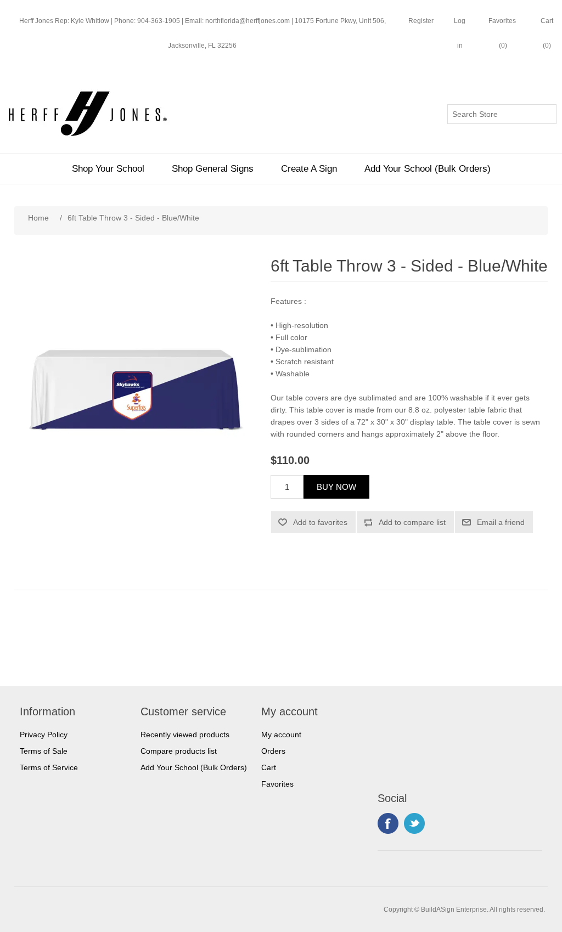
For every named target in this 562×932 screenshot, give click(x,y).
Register (421, 21)
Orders (273, 751)
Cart (268, 767)
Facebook (388, 823)
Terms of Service (49, 767)
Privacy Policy (44, 734)
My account (281, 734)
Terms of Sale (44, 751)
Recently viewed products (184, 734)
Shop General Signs (213, 168)
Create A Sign (309, 168)
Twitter (414, 823)
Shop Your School (108, 168)
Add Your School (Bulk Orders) (427, 168)
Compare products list (178, 751)
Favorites (277, 784)
